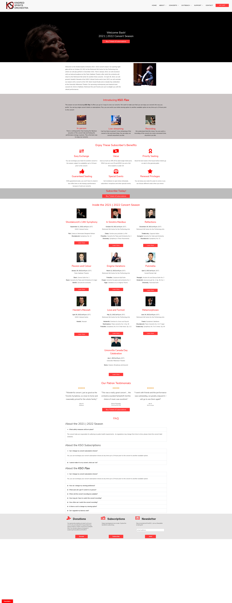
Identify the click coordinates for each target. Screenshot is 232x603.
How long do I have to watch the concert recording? (85, 498)
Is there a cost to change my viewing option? (83, 506)
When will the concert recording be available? (83, 494)
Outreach (185, 5)
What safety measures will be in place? (81, 429)
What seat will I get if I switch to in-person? (82, 490)
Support (197, 5)
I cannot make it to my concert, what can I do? (83, 462)
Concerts (173, 5)
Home (154, 5)
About (162, 5)
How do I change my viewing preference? (82, 486)
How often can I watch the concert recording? (83, 502)
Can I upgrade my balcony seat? (79, 511)
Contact (209, 5)
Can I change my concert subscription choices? (83, 451)
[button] (116, 429)
